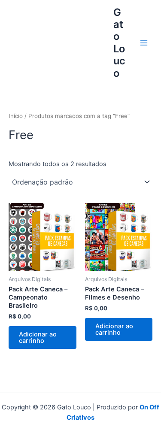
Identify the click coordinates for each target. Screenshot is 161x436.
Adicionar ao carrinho (38, 337)
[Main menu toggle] (143, 42)
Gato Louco (119, 42)
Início (16, 115)
